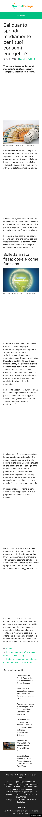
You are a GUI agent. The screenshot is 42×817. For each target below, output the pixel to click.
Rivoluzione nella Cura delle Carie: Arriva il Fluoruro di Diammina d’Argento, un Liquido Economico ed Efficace (25, 727)
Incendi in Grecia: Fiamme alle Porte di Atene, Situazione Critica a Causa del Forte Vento (25, 761)
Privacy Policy (30, 775)
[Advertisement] (21, 97)
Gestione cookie (36, 815)
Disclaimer (21, 777)
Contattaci (21, 802)
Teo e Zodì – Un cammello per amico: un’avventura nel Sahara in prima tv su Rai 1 (25, 693)
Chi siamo (9, 775)
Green (9, 649)
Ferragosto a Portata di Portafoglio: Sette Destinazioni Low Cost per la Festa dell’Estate (25, 709)
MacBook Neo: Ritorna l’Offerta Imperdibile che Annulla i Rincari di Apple (24, 745)
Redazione (19, 775)
